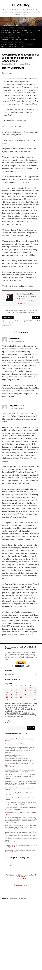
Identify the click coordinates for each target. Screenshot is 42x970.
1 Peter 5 (18, 829)
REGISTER (21, 28)
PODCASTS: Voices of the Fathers (11, 44)
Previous (8, 317)
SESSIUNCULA (13, 312)
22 (21, 695)
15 (21, 692)
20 (11, 695)
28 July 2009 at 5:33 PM (16, 341)
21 (16, 695)
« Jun (6, 699)
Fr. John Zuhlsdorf (25, 64)
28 (16, 697)
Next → (35, 317)
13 (11, 692)
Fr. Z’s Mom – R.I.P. (28, 44)
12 (7, 692)
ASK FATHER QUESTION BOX (10, 30)
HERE (6, 765)
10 (30, 690)
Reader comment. (16, 847)
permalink (31, 312)
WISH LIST (31, 35)
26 (7, 697)
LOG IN (3, 28)
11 (35, 690)
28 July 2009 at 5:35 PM (16, 408)
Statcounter (22, 875)
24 (30, 695)
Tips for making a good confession (11, 39)
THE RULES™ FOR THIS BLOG (30, 30)
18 (35, 692)
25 (35, 695)
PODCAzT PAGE (6, 32)
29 (21, 697)
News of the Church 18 (29, 39)
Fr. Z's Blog (21, 4)
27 (11, 697)
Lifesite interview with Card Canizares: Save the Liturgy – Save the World (10, 323)
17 (30, 692)
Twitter (20, 809)
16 (25, 692)
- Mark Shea (12, 852)
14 (16, 692)
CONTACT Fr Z (11, 28)
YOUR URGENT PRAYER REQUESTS (24, 32)
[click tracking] (21, 879)
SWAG (18, 37)
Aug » (35, 699)
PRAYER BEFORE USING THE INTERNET (13, 35)
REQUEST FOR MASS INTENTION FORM (13, 46)
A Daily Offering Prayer (7, 37)
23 (25, 695)
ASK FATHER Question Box (28, 310)
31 (30, 697)
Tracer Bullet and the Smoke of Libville (12, 42)
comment (12, 842)
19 (7, 695)
